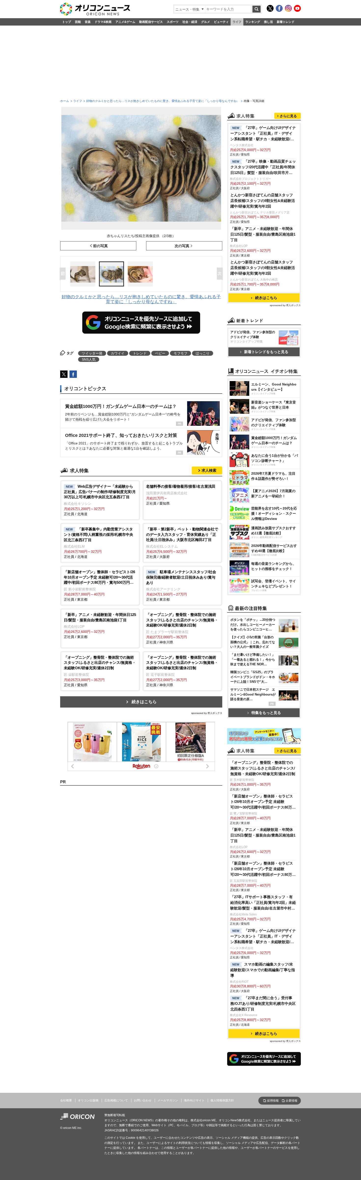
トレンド (140, 353)
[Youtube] (297, 8)
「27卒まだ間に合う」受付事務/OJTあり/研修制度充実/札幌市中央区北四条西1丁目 (263, 1003)
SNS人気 (89, 359)
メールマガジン (167, 1100)
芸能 (78, 22)
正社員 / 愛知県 (180, 494)
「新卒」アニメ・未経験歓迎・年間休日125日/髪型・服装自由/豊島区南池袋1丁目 (262, 234)
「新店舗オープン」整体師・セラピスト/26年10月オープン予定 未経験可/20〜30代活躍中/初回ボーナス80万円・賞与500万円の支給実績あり (261, 802)
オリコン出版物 (88, 1100)
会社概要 (66, 1100)
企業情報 (291, 1100)
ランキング (252, 22)
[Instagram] (288, 8)
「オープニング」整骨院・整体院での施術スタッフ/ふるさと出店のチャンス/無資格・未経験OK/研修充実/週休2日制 (262, 768)
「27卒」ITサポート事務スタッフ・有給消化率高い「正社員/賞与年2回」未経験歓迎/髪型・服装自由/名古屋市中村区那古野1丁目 (263, 903)
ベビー (160, 353)
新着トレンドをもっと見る (266, 352)
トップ (66, 22)
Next (221, 274)
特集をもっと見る (266, 713)
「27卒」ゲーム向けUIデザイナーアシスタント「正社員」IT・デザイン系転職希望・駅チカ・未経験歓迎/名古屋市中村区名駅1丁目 (263, 134)
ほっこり (202, 353)
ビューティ (221, 22)
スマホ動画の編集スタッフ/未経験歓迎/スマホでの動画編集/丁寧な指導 (262, 970)
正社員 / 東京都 (99, 585)
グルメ (205, 22)
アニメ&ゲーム (125, 22)
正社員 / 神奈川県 (182, 628)
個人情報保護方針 (222, 1100)
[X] (270, 8)
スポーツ (173, 22)
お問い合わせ (143, 1100)
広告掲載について (116, 1100)
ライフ (237, 22)
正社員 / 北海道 (100, 500)
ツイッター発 (92, 353)
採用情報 (273, 1100)
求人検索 (209, 470)
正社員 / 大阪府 (182, 543)
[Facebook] (279, 8)
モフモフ (180, 353)
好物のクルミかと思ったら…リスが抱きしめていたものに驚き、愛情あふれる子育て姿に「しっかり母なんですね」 (162, 101)
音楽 (88, 22)
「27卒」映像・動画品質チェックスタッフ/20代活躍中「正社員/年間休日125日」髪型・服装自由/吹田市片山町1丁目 (263, 167)
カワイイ (118, 353)
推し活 (268, 22)
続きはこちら (144, 701)
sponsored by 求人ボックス (206, 713)
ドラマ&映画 (103, 22)
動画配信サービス (151, 22)
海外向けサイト (194, 1100)
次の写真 (182, 246)
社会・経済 (189, 22)
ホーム (64, 101)
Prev (64, 274)
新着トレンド (285, 22)
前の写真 (100, 246)
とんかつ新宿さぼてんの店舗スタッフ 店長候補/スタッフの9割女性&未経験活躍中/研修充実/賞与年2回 (262, 200)
